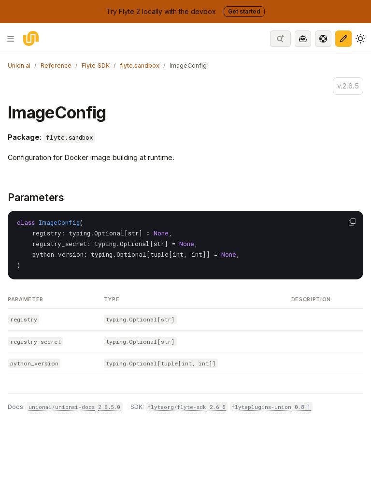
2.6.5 (218, 406)
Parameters (36, 197)
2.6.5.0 (109, 406)
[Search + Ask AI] (280, 38)
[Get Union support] (323, 38)
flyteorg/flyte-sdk (177, 406)
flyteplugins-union (261, 406)
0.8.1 (303, 406)
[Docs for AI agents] (303, 38)
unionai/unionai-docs (62, 406)
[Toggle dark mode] (360, 38)
